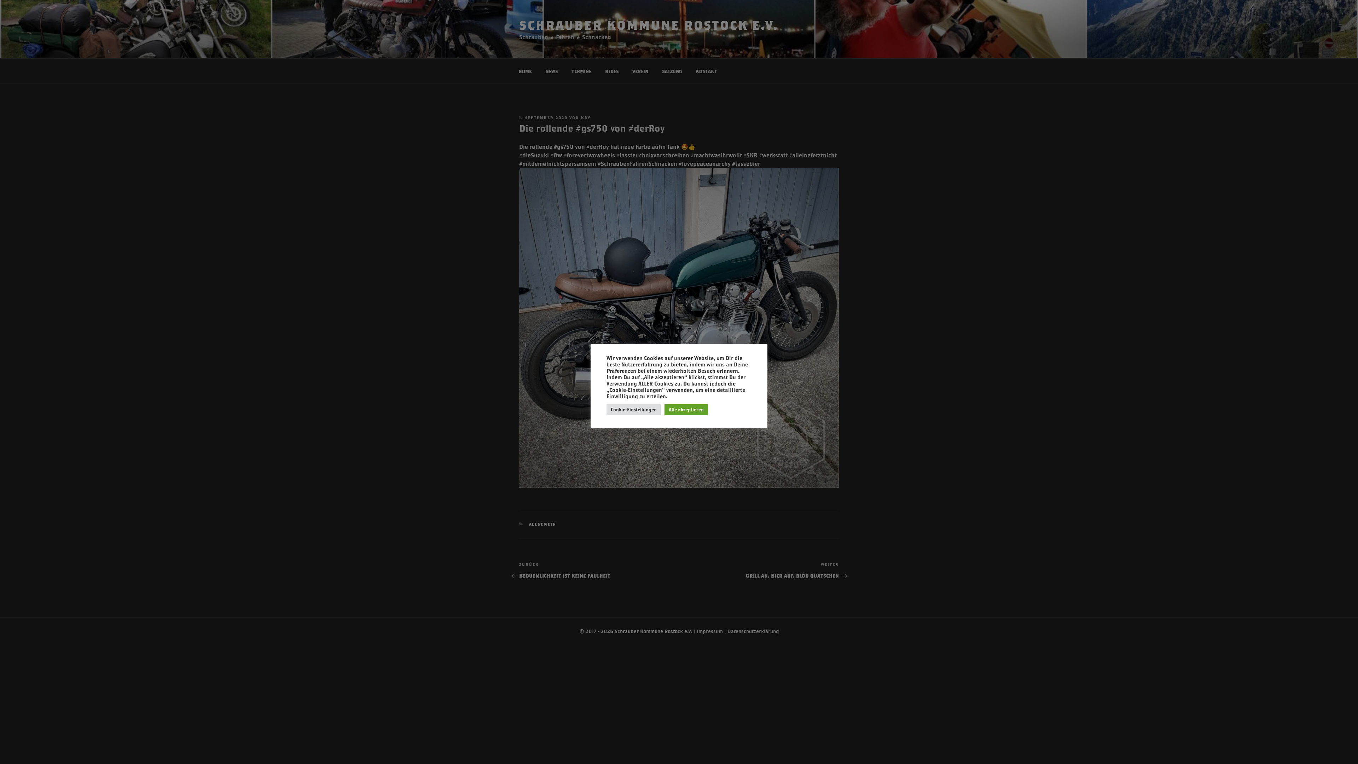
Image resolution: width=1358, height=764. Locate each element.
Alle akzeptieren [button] (686, 409)
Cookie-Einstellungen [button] (634, 409)
